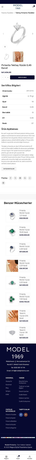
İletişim (8, 391)
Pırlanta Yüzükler (7, 13)
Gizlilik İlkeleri (23, 395)
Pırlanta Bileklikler (11, 421)
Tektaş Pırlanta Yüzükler (25, 13)
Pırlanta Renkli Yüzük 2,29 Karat (24, 263)
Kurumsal (9, 384)
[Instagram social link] (26, 415)
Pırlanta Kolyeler (11, 424)
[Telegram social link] (3, 183)
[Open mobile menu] (2, 7)
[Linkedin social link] (25, 178)
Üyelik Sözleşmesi (24, 401)
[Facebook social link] (10, 178)
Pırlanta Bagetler (11, 428)
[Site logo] (18, 7)
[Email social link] (20, 178)
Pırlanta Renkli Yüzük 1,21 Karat (24, 213)
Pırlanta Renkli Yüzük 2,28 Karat (24, 246)
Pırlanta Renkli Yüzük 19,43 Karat (24, 229)
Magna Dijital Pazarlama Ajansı (21, 447)
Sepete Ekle (22, 77)
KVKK (7, 394)
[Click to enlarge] (5, 47)
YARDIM (21, 378)
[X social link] (15, 178)
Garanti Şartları (24, 391)
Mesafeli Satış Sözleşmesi (23, 382)
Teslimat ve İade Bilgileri (24, 387)
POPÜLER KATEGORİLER (10, 410)
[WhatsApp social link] (30, 178)
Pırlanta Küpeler (11, 418)
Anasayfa (9, 381)
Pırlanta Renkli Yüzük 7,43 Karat (24, 296)
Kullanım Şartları (24, 398)
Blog (7, 388)
